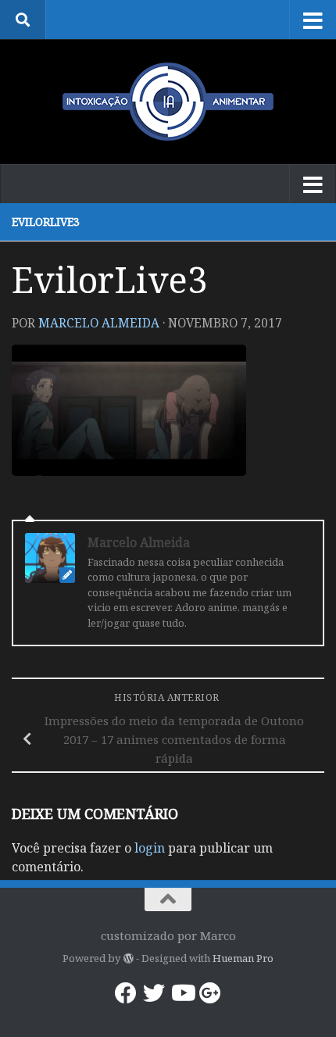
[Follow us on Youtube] (182, 993)
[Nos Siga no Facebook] (126, 993)
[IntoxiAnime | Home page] (168, 102)
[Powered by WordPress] (128, 958)
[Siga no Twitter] (154, 993)
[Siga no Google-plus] (210, 993)
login (149, 847)
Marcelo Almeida (98, 322)
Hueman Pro (243, 958)
